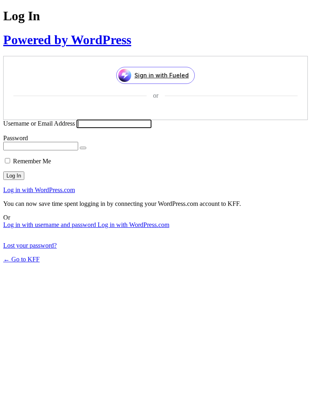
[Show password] (83, 148)
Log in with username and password (50, 224)
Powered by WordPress (67, 39)
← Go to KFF (21, 259)
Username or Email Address (39, 123)
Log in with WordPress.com (39, 189)
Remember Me (32, 161)
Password (15, 138)
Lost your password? (30, 245)
